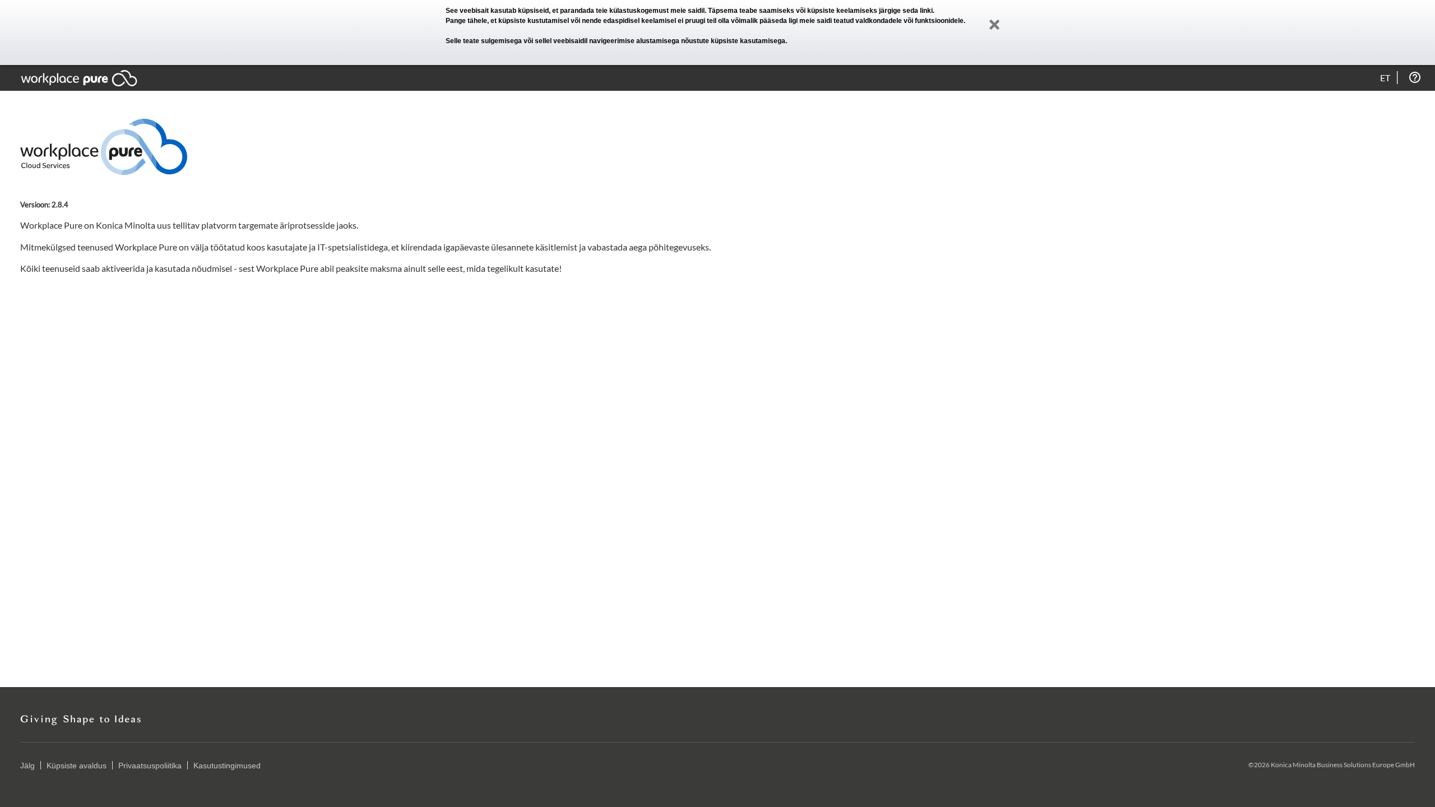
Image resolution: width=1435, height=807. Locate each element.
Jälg (27, 765)
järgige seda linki (906, 11)
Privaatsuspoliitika (150, 765)
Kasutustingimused (227, 765)
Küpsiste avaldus (77, 765)
